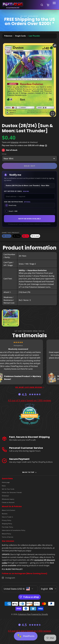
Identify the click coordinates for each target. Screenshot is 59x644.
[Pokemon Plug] (20, 5)
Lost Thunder (34, 36)
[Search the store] (42, 5)
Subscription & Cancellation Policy (13, 530)
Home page (6, 482)
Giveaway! (5, 496)
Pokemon (8, 36)
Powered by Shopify (39, 614)
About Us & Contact (8, 510)
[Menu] (54, 5)
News (4, 486)
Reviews (4, 514)
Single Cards (20, 36)
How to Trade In (7, 517)
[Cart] (48, 5)
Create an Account (8, 502)
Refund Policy (6, 534)
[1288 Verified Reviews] (29, 425)
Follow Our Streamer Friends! (12, 492)
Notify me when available (29, 219)
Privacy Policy (6, 520)
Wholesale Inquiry (8, 499)
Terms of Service (7, 537)
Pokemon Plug (24, 614)
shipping (14, 142)
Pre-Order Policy (7, 527)
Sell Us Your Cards (8, 489)
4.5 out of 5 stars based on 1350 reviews (29, 400)
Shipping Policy (7, 524)
